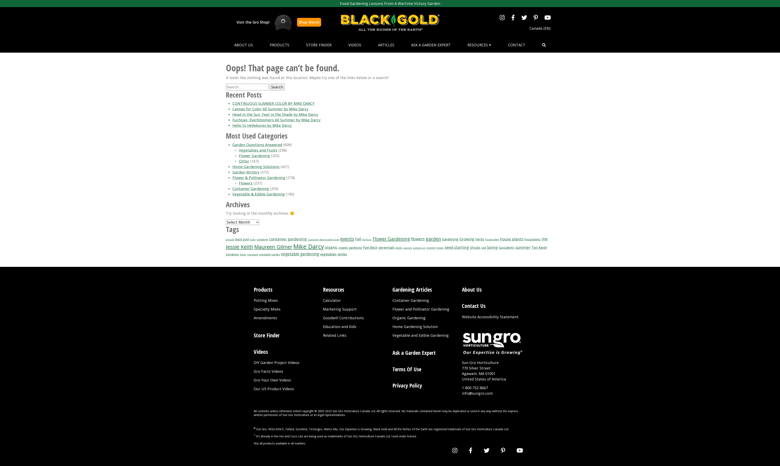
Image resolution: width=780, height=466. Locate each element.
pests (398, 248)
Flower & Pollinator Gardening (258, 177)
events (347, 239)
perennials (386, 247)
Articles (386, 44)
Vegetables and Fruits (258, 150)
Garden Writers (245, 172)
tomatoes (232, 254)
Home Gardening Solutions (256, 166)
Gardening (450, 239)
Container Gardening (250, 188)
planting (407, 248)
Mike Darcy (308, 246)
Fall (358, 239)
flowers (418, 239)
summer (523, 247)
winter (342, 254)
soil (483, 247)
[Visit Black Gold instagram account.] (502, 17)
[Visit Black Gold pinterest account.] (535, 17)
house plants (511, 238)
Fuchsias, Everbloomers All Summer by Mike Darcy (276, 119)
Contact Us (473, 306)
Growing (466, 239)
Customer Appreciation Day (323, 239)
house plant (492, 239)
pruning (431, 248)
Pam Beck (370, 247)
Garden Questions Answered (257, 144)
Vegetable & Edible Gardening (258, 194)
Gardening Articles (412, 289)
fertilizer (367, 239)
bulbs (253, 239)
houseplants (532, 239)
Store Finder (319, 44)
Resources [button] (478, 44)
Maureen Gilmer (273, 246)
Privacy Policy (407, 385)
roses (440, 248)
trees (243, 254)
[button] (544, 45)
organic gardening (350, 248)
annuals (230, 239)
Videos (354, 44)
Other (244, 161)
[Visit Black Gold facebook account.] (513, 17)
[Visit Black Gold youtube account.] (547, 17)
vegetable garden (269, 254)
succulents (506, 247)
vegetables (328, 254)
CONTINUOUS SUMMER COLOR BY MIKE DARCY (273, 103)
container (262, 239)
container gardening (288, 238)
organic (331, 247)
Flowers (245, 183)
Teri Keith (539, 247)
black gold (242, 239)
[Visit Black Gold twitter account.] (524, 17)
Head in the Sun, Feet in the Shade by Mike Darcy (275, 114)
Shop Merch (309, 22)
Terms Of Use (406, 369)
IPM (545, 239)
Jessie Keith (239, 246)
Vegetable (252, 254)
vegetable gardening (300, 254)
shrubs (475, 247)
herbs (479, 239)
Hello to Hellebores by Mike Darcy (262, 125)
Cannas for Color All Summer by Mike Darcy (270, 108)
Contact (516, 44)
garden (433, 239)
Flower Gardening (254, 155)
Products (279, 44)
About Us (243, 44)
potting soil (419, 247)
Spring (492, 247)
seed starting (457, 247)
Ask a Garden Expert (431, 44)
